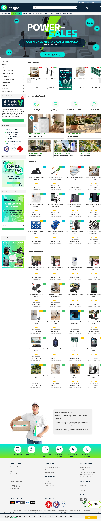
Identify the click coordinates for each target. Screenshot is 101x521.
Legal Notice (48, 483)
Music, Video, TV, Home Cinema (87, 472)
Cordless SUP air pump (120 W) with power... (74, 295)
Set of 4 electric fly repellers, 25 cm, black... (36, 268)
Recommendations (68, 13)
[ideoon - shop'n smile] (15, 8)
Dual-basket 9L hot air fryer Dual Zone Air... (74, 376)
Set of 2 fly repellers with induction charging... (50, 79)
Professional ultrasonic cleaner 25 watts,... (55, 376)
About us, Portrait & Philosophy (52, 467)
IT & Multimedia (5, 61)
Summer (25, 13)
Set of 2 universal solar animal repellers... (75, 349)
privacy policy (13, 517)
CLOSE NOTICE (91, 517)
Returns (12, 469)
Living (3, 67)
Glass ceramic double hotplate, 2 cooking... (36, 349)
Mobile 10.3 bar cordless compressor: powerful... (74, 232)
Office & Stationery (6, 82)
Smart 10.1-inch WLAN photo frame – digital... (34, 79)
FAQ (11, 471)
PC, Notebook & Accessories (86, 469)
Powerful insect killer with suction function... (75, 268)
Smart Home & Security (85, 476)
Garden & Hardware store (7, 70)
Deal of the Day (17, 13)
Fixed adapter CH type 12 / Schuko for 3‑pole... (36, 295)
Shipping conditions (15, 466)
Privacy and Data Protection (51, 481)
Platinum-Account (49, 472)
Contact (12, 476)
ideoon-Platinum (5, 13)
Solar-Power (83, 490)
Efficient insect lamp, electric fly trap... (55, 348)
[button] (29, 80)
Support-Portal (13, 473)
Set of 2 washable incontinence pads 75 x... (74, 178)
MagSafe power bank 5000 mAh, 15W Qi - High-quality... (74, 205)
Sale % (46, 13)
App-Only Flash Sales (7, 91)
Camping (31, 13)
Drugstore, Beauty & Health (8, 79)
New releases (83, 488)
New (52, 13)
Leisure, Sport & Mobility (7, 73)
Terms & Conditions (50, 485)
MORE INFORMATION (13, 120)
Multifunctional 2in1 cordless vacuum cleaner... (55, 322)
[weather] (87, 8)
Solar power (39, 13)
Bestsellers (58, 13)
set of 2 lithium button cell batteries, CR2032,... (36, 232)
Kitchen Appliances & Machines (87, 474)
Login (92, 2)
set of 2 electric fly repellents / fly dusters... (55, 268)
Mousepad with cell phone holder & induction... (36, 178)
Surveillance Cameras (85, 467)
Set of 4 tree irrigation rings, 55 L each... (36, 376)
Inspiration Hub (5, 85)
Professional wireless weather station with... (55, 205)
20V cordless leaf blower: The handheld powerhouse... (55, 178)
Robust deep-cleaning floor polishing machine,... (36, 322)
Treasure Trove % (84, 485)
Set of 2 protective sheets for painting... (80, 79)
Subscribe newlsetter (50, 469)
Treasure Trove (5, 88)
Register (13, 229)
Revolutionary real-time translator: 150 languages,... (75, 322)
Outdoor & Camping (6, 76)
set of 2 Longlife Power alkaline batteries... (55, 232)
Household (4, 64)
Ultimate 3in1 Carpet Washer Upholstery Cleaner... (55, 295)
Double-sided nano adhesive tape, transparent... (36, 205)
